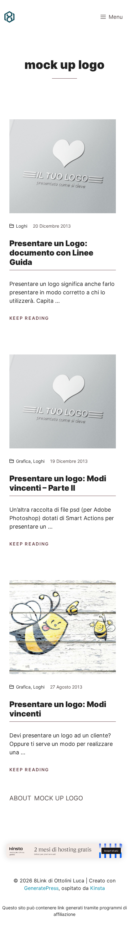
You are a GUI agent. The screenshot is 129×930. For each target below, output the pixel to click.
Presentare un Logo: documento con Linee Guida (51, 253)
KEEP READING (29, 318)
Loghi (21, 226)
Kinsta (97, 888)
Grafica (23, 461)
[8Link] (9, 17)
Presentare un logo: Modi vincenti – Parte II (57, 483)
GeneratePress (41, 888)
